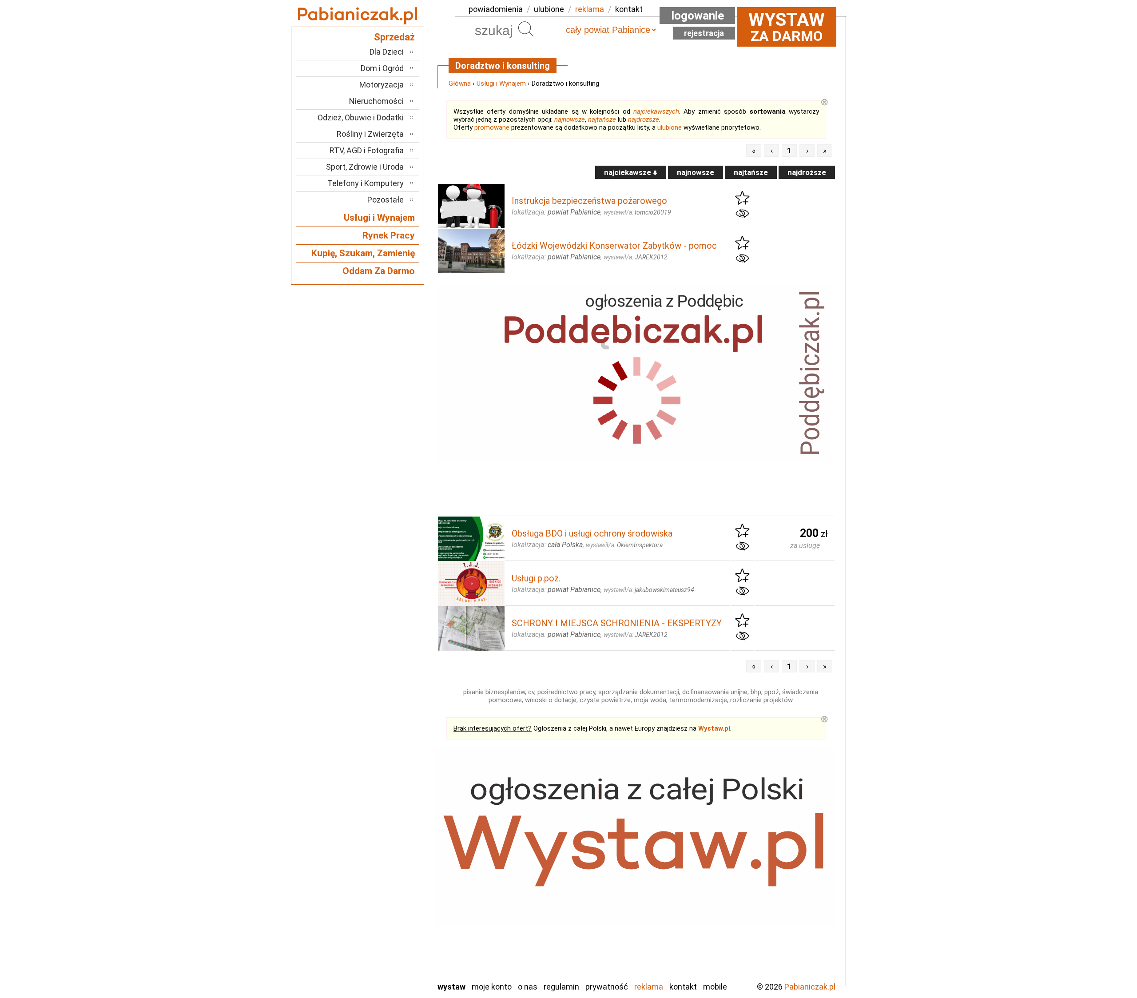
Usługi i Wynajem (501, 83)
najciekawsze (628, 172)
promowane (491, 127)
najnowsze (569, 119)
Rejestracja (704, 33)
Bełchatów (386, 830)
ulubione (549, 9)
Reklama (648, 986)
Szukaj (525, 28)
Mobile (715, 986)
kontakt (629, 9)
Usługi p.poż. (536, 578)
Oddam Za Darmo (378, 271)
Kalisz (394, 866)
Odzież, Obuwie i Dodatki (361, 117)
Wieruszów (386, 962)
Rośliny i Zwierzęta (370, 134)
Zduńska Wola (381, 974)
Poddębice (386, 902)
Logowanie (697, 15)
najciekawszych (656, 111)
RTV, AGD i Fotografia (367, 150)
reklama (589, 9)
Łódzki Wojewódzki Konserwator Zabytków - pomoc (614, 245)
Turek (394, 938)
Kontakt (683, 986)
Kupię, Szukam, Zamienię (363, 253)
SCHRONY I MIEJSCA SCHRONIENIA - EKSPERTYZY (617, 623)
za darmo (786, 26)
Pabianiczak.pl (809, 986)
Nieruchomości (376, 101)
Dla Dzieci (387, 51)
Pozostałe (385, 199)
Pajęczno (388, 890)
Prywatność (606, 986)
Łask (396, 842)
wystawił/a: (637, 212)
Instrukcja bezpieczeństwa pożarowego (589, 200)
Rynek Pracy (388, 235)
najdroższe (643, 119)
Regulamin (561, 986)
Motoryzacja (381, 84)
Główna (460, 83)
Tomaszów (386, 926)
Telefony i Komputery (365, 183)
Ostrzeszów (384, 878)
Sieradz (391, 914)
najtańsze (602, 119)
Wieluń (393, 950)
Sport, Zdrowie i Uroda (365, 166)
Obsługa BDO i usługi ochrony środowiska (592, 533)
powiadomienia (496, 9)
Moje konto (492, 986)
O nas (527, 986)
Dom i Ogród (382, 68)
